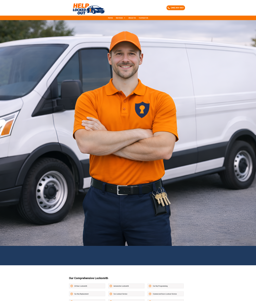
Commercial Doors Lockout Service (165, 294)
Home (110, 18)
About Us (132, 18)
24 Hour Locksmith (80, 286)
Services (119, 18)
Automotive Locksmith (121, 286)
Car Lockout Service (120, 294)
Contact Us (143, 18)
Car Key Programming (160, 286)
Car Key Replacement (81, 294)
